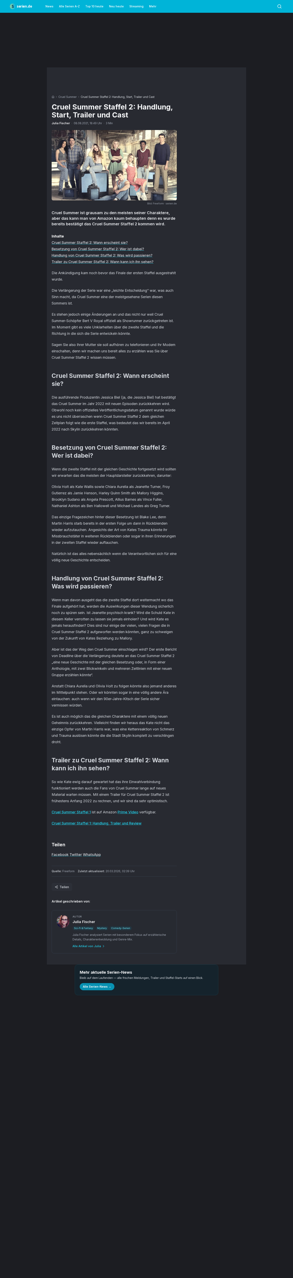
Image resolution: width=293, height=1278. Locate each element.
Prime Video (128, 812)
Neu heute (116, 6)
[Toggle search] (279, 6)
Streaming (136, 6)
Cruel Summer (67, 97)
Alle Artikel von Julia (87, 946)
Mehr (152, 6)
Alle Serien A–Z (69, 6)
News (49, 6)
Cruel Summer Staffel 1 (71, 812)
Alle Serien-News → (97, 986)
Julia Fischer (61, 123)
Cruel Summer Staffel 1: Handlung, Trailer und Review (97, 823)
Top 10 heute (94, 6)
